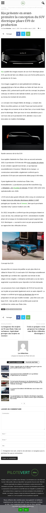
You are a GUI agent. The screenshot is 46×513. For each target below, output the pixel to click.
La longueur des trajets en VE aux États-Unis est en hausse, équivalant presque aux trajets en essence (11, 331)
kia (7, 309)
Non (26, 510)
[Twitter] (23, 34)
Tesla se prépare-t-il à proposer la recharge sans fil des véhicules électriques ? (36, 330)
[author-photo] (23, 346)
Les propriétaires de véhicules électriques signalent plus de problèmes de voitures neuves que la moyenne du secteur (27, 397)
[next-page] (24, 403)
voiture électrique (15, 309)
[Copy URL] (33, 34)
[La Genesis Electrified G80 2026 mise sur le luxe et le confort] (5, 391)
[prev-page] (22, 403)
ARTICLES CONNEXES (15, 362)
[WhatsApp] (28, 34)
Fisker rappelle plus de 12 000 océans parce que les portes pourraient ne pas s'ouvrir (26, 367)
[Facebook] (18, 34)
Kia (2, 72)
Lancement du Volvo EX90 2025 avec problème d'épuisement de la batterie (24, 374)
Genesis (24, 203)
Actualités (3, 7)
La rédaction (7, 28)
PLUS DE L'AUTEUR (32, 362)
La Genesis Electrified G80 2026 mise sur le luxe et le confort (26, 389)
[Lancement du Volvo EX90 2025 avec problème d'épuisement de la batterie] (5, 376)
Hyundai (16, 188)
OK (20, 510)
